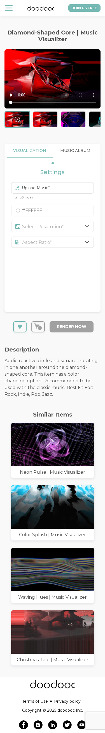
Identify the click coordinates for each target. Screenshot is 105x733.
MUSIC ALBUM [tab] (75, 150)
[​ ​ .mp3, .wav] (52, 185)
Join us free (84, 8)
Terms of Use (35, 701)
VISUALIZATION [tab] (29, 150)
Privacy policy (67, 701)
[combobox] (58, 226)
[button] (52, 210)
